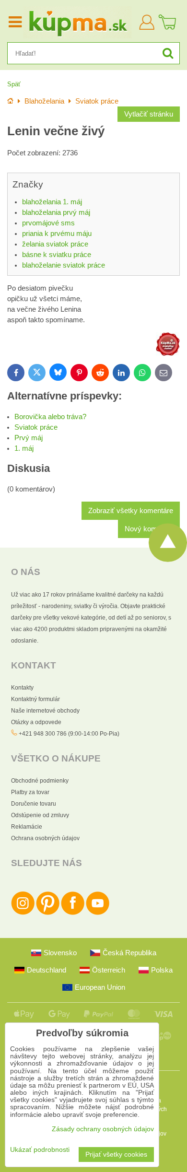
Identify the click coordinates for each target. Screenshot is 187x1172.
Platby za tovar (30, 792)
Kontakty (22, 687)
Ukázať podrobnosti (40, 1149)
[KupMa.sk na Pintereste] (47, 913)
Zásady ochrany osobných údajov (103, 1129)
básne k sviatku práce (56, 254)
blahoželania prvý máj (56, 212)
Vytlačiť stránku (148, 114)
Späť (14, 84)
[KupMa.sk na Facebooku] (72, 913)
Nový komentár (149, 529)
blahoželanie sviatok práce (63, 265)
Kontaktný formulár (35, 699)
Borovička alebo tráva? (50, 417)
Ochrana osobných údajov (45, 838)
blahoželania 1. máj (52, 202)
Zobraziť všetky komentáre (130, 511)
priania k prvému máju (57, 233)
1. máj (24, 448)
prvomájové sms (48, 223)
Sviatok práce (36, 427)
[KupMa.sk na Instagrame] (23, 913)
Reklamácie (26, 826)
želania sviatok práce (55, 244)
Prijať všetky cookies (116, 1154)
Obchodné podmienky (40, 780)
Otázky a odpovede (36, 722)
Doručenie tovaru (33, 803)
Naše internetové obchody (45, 710)
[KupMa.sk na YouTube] (97, 913)
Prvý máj (28, 438)
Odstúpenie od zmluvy (40, 815)
